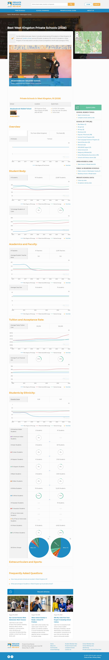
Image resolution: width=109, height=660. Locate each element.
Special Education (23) (84, 142)
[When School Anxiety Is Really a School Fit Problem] (40, 604)
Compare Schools (70, 648)
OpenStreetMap (98, 53)
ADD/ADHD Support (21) (84, 147)
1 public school (27, 38)
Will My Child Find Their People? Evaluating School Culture (62, 620)
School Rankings (54, 650)
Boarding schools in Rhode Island (87, 174)
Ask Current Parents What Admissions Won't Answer (17, 619)
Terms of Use (88, 657)
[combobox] (48, 4)
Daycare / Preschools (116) (85, 135)
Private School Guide (71, 646)
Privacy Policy (97, 657)
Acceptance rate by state (85, 183)
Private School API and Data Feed (92, 650)
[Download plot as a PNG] (69, 143)
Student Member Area (71, 644)
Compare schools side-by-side (86, 118)
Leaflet (91, 53)
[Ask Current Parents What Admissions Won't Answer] (18, 604)
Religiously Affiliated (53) (84, 152)
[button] (88, 41)
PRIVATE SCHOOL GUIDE (68, 10)
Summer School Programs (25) (86, 137)
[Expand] (77, 39)
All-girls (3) (81, 127)
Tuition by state (82, 180)
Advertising (86, 648)
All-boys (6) (81, 130)
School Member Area (88, 644)
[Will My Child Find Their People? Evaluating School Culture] (62, 604)
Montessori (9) (82, 132)
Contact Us (68, 650)
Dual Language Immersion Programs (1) (88, 140)
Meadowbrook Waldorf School (26, 81)
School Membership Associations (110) (88, 155)
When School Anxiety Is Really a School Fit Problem (39, 620)
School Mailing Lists (88, 646)
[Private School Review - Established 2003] (14, 4)
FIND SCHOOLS (20, 10)
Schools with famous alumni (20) (87, 158)
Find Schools (53, 648)
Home (52, 644)
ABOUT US (90, 10)
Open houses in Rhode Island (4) (87, 164)
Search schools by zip (84, 115)
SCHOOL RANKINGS (42, 10)
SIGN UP (96, 5)
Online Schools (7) (83, 150)
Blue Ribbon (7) (82, 124)
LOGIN (88, 5)
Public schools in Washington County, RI (89, 171)
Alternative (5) (82, 145)
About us (52, 646)
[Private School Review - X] (8, 656)
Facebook (11, 656)
